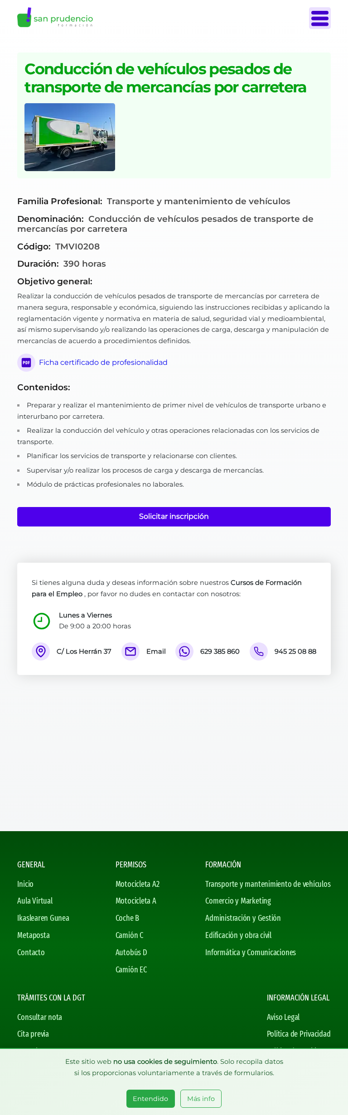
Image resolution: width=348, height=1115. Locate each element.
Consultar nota (39, 1017)
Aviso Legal (283, 1017)
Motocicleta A (136, 901)
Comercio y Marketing (238, 901)
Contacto (30, 952)
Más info (201, 1099)
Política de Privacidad (299, 1034)
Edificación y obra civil (238, 935)
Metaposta (33, 935)
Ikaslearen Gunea (43, 918)
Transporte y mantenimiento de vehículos (267, 884)
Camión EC (131, 970)
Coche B (127, 918)
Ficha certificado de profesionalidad (103, 362)
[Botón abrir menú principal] (320, 18)
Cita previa (33, 1034)
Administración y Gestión (243, 918)
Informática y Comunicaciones (250, 952)
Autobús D (131, 952)
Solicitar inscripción (174, 516)
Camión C (129, 935)
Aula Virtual (34, 901)
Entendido (150, 1099)
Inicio (25, 884)
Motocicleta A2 (138, 884)
